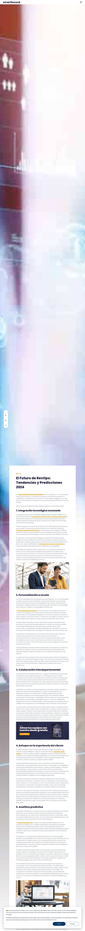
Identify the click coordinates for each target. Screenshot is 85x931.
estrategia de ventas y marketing (51, 544)
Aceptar (59, 924)
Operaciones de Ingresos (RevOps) (31, 494)
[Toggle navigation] (81, 2)
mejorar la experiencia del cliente (28, 530)
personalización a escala (27, 611)
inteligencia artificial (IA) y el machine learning (49, 517)
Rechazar (72, 924)
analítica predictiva (25, 823)
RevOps (18, 473)
